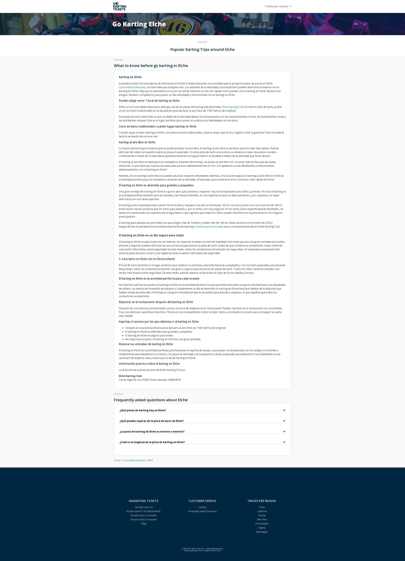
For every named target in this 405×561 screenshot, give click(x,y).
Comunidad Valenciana (132, 87)
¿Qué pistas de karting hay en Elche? (143, 410)
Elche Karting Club (233, 107)
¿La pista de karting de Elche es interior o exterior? (152, 431)
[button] (202, 410)
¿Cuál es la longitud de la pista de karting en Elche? (152, 442)
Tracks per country (277, 6)
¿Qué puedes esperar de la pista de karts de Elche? (152, 421)
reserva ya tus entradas (210, 226)
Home (117, 460)
